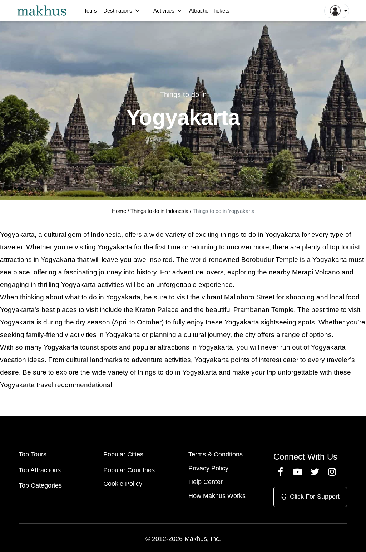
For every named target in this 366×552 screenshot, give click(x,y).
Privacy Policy (208, 468)
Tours (90, 11)
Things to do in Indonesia (160, 211)
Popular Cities (123, 454)
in (177, 372)
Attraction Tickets (209, 11)
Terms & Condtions (215, 454)
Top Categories (40, 485)
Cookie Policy (122, 483)
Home (119, 211)
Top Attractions (40, 470)
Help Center (205, 481)
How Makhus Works (217, 495)
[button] (336, 11)
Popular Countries (129, 470)
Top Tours (32, 454)
